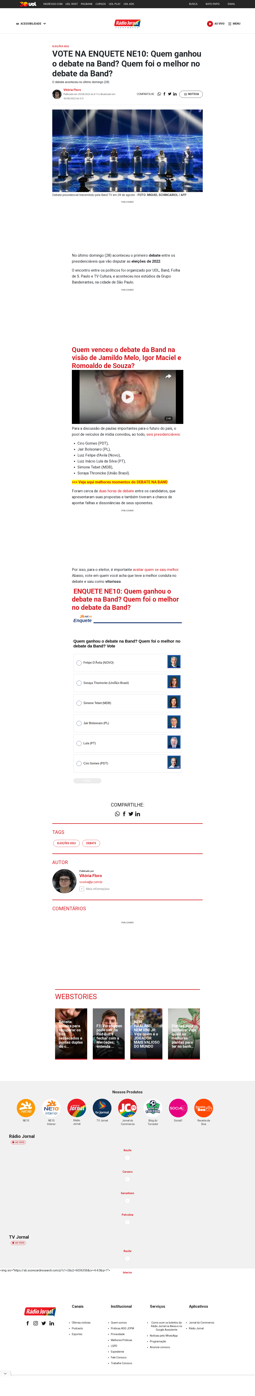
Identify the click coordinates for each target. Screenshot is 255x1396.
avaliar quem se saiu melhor (155, 569)
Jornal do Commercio (201, 1322)
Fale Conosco (119, 1357)
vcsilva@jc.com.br (90, 882)
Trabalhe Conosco (121, 1363)
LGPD (114, 1345)
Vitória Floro (72, 90)
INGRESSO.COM (53, 4)
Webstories (76, 997)
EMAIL (231, 4)
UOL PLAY (115, 4)
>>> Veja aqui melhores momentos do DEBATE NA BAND (120, 482)
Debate (91, 843)
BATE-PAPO (213, 4)
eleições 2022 (66, 843)
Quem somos (119, 1322)
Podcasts (77, 1328)
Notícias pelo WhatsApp (164, 1335)
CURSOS (101, 4)
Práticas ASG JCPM (122, 1328)
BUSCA (193, 4)
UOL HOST (72, 4)
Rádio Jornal (196, 1328)
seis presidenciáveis (163, 434)
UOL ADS (129, 4)
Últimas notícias (81, 1322)
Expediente (117, 1351)
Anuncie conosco (160, 1347)
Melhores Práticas (121, 1340)
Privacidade (118, 1334)
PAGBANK (87, 4)
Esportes (77, 1334)
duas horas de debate (116, 491)
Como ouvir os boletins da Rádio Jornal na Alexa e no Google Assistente (166, 1326)
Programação (158, 1341)
